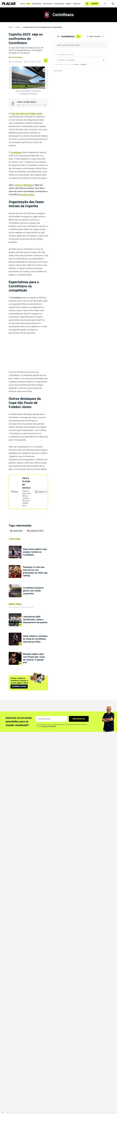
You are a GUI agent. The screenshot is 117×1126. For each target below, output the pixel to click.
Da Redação (17, 57)
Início (11, 27)
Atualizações (36, 4)
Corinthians (16, 152)
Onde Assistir (47, 4)
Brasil (17, 27)
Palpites (68, 4)
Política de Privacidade (48, 726)
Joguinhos (76, 4)
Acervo (25, 4)
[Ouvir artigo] (13, 103)
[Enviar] (104, 60)
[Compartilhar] (45, 60)
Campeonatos (59, 4)
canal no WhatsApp (24, 185)
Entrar (76, 64)
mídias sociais (27, 194)
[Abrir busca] (113, 3)
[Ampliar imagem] (28, 78)
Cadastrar (83, 64)
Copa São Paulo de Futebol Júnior (26, 113)
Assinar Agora (19, 686)
